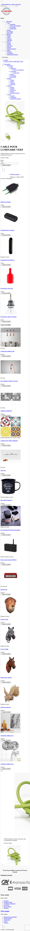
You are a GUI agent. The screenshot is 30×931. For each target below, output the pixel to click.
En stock (3, 178)
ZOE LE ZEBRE (4, 649)
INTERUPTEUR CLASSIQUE (7, 230)
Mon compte (5, 4)
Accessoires (11, 27)
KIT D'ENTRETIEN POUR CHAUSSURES (10, 530)
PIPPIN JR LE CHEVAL (6, 677)
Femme (9, 43)
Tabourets (9, 40)
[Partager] (4, 168)
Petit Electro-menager (12, 54)
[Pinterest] (4, 171)
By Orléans (10, 31)
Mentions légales (8, 902)
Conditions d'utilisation (9, 903)
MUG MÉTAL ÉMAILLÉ (6, 500)
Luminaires (11, 24)
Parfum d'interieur (11, 49)
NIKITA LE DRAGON (6, 707)
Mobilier (7, 34)
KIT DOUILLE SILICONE (7, 288)
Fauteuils (9, 38)
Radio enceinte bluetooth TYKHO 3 (9, 559)
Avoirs (5, 921)
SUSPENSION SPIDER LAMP (7, 351)
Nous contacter (7, 906)
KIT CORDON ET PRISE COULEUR (9, 381)
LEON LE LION (4, 619)
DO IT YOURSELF (15, 25)
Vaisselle (9, 51)
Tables (8, 37)
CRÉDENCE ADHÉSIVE (6, 411)
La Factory (6, 905)
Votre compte (5, 911)
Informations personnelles (10, 917)
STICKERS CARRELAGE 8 (7, 764)
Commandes (7, 920)
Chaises (9, 36)
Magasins (6, 908)
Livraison (6, 900)
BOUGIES (10, 33)
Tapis (8, 23)
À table (7, 50)
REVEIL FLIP (4, 589)
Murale (9, 30)
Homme (9, 44)
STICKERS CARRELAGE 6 (7, 735)
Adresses (6, 922)
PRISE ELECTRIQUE (6, 202)
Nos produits (7, 64)
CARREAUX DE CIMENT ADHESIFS (9, 440)
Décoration (8, 21)
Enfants (9, 47)
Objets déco (13, 28)
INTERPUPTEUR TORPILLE (7, 260)
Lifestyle (7, 41)
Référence (13, 177)
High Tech (9, 46)
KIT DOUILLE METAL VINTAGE (8, 316)
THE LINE (3, 470)
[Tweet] (4, 169)
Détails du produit (14, 174)
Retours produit (8, 918)
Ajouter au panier (6, 165)
